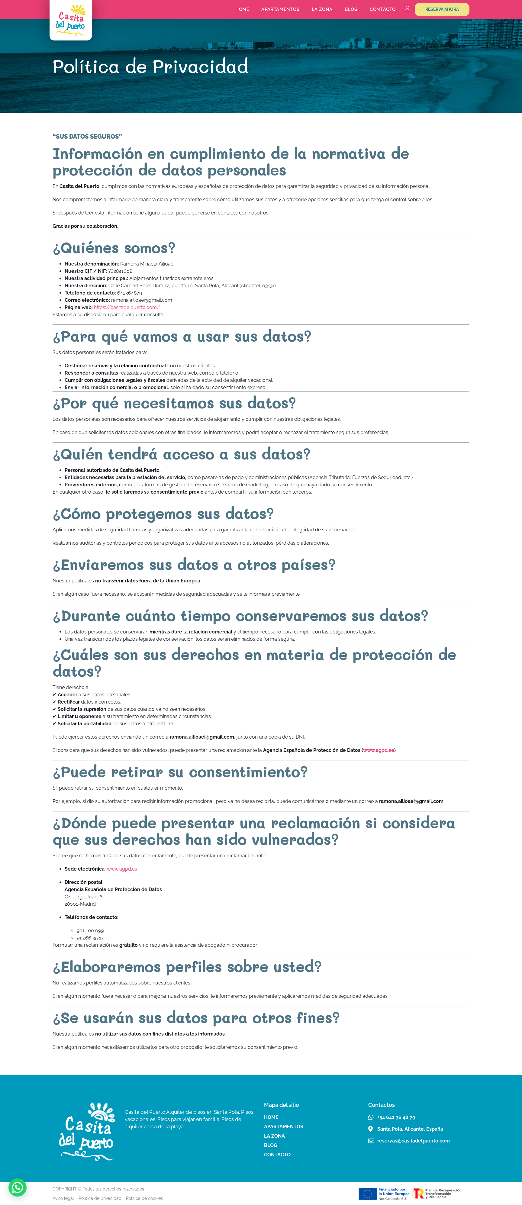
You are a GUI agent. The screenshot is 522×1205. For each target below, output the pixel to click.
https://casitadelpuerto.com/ (127, 307)
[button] (17, 1187)
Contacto (383, 9)
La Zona (322, 9)
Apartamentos (280, 9)
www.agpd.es (378, 750)
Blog (351, 9)
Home (242, 9)
